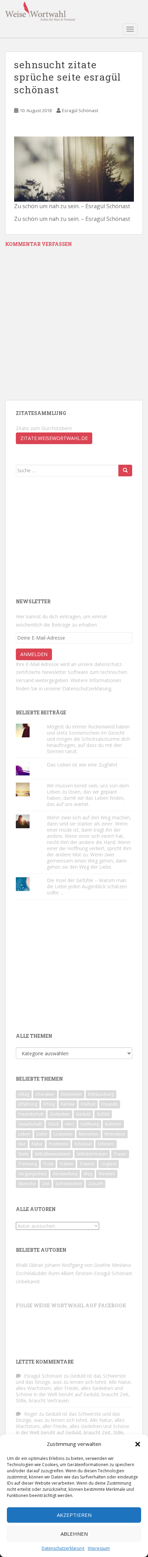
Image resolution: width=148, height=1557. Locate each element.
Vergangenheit (32, 1174)
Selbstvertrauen (92, 1154)
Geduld (83, 1114)
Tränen (66, 1164)
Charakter (45, 1094)
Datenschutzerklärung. (87, 688)
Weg (88, 1174)
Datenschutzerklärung (63, 1548)
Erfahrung (27, 1104)
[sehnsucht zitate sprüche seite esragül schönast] (74, 168)
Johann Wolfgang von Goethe (77, 1265)
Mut (21, 1144)
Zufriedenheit (68, 1184)
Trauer (120, 1154)
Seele (23, 1154)
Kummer (113, 1124)
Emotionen (71, 1094)
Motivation (115, 1134)
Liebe (41, 1134)
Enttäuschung (101, 1094)
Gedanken (60, 1114)
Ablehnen (74, 1533)
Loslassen (63, 1134)
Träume (87, 1164)
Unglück (108, 1164)
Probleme (58, 1144)
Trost (48, 1164)
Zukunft (95, 1184)
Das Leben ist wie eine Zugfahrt (82, 764)
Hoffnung (90, 1124)
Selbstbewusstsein (53, 1154)
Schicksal (83, 1144)
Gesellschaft (30, 1124)
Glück (53, 1124)
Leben (24, 1134)
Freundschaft (31, 1114)
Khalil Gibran (29, 1265)
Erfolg (49, 1104)
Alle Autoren (36, 1209)
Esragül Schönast (80, 110)
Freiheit (88, 1104)
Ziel (45, 1184)
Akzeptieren (74, 1514)
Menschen (88, 1134)
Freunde (110, 1104)
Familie (68, 1104)
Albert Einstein (77, 1273)
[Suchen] (125, 470)
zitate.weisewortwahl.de (54, 438)
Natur (37, 1144)
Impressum (99, 1548)
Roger (31, 1414)
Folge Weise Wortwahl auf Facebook (71, 1305)
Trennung (27, 1164)
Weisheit (106, 1174)
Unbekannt (28, 1281)
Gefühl (103, 1114)
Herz (69, 1124)
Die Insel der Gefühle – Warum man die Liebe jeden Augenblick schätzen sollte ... (87, 886)
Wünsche (27, 1184)
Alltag (23, 1094)
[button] (137, 1444)
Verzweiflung (65, 1174)
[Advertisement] (67, 536)
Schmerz (106, 1144)
